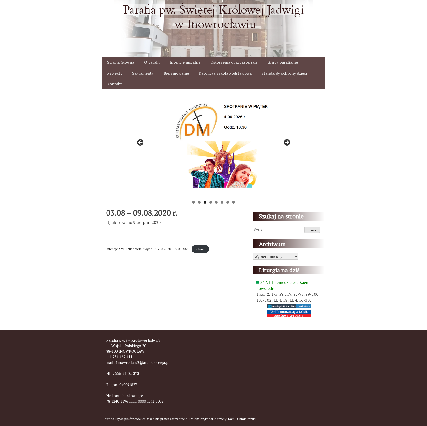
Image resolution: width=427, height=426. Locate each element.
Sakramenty (143, 73)
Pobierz (200, 249)
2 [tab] (199, 202)
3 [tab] (205, 202)
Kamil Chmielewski (242, 419)
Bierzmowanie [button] (176, 73)
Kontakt (114, 84)
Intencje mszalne (185, 62)
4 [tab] (210, 202)
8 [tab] (233, 202)
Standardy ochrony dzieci (284, 73)
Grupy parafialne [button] (282, 62)
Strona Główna (120, 62)
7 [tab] (227, 202)
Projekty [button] (114, 73)
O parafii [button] (152, 62)
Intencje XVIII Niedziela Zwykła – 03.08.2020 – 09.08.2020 (147, 249)
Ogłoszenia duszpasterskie (233, 62)
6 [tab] (222, 202)
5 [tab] (216, 202)
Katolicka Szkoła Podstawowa (225, 73)
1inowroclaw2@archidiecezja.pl (143, 362)
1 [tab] (193, 202)
